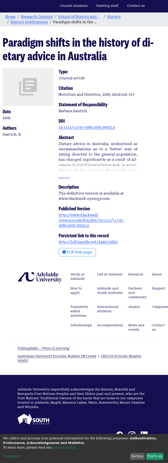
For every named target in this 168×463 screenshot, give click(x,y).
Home (10, 17)
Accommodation (110, 325)
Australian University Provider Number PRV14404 (57, 356)
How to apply (76, 290)
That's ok (154, 456)
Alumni (134, 307)
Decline (137, 456)
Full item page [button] (79, 252)
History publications (29, 22)
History (114, 17)
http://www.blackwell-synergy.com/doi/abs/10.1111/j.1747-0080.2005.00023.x (91, 220)
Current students (74, 5)
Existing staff (107, 5)
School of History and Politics (80, 17)
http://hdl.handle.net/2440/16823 (88, 242)
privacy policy (63, 447)
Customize (11, 456)
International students (108, 309)
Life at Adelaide (109, 274)
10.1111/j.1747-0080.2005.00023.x (87, 127)
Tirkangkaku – (44, 348)
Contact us (136, 5)
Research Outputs (37, 17)
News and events (136, 327)
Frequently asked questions (79, 311)
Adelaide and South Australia (110, 290)
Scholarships (81, 325)
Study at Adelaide (77, 276)
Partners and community (137, 293)
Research (135, 274)
